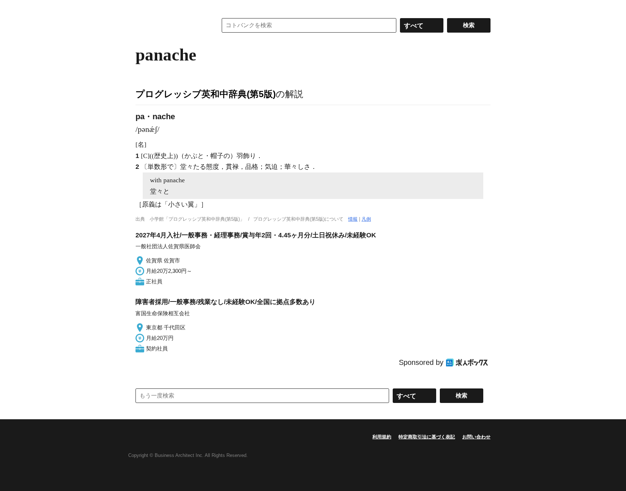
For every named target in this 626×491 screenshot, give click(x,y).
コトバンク (171, 25)
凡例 (366, 219)
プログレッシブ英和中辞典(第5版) (205, 94)
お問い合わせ (476, 437)
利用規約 (381, 437)
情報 (353, 219)
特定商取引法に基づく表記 (426, 437)
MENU (142, 7)
